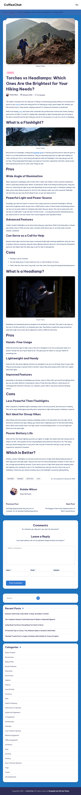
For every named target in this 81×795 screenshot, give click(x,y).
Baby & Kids (9, 662)
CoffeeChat (13, 5)
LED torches (30, 478)
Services (8, 754)
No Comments (41, 95)
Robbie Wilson (28, 489)
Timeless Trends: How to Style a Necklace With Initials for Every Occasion (32, 636)
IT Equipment (10, 717)
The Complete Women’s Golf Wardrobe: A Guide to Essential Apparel (30, 619)
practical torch (38, 153)
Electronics (9, 676)
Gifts (6, 699)
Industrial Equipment (12, 712)
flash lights (11, 478)
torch (38, 478)
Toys (6, 768)
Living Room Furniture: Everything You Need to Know (24, 625)
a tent (21, 111)
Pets (6, 749)
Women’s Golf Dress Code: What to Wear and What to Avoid (27, 614)
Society (8, 758)
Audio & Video (10, 652)
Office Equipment (11, 740)
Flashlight (20, 478)
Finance (7, 685)
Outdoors (10, 72)
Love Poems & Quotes (13, 731)
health (18, 104)
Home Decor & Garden (13, 708)
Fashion (7, 680)
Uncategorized (10, 777)
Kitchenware (9, 722)
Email (33, 570)
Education (8, 671)
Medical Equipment (12, 735)
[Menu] (77, 4)
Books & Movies (10, 666)
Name (8, 570)
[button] (25, 494)
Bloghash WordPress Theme (59, 791)
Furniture (8, 694)
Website (56, 570)
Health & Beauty (11, 703)
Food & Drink (9, 689)
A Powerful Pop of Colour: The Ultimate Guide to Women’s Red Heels (30, 631)
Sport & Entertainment (13, 763)
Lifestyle (8, 726)
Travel (7, 772)
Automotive (9, 657)
